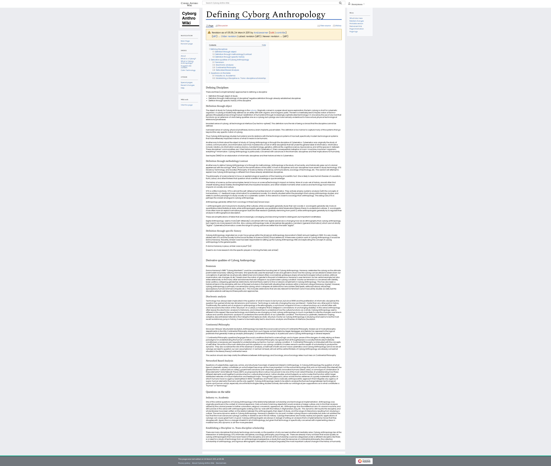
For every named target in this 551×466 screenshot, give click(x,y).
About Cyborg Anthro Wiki (203, 463)
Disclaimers (221, 463)
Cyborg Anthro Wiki (189, 4)
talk (272, 32)
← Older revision (227, 36)
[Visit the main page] (189, 18)
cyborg (253, 110)
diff (214, 36)
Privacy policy (184, 463)
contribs (281, 32)
